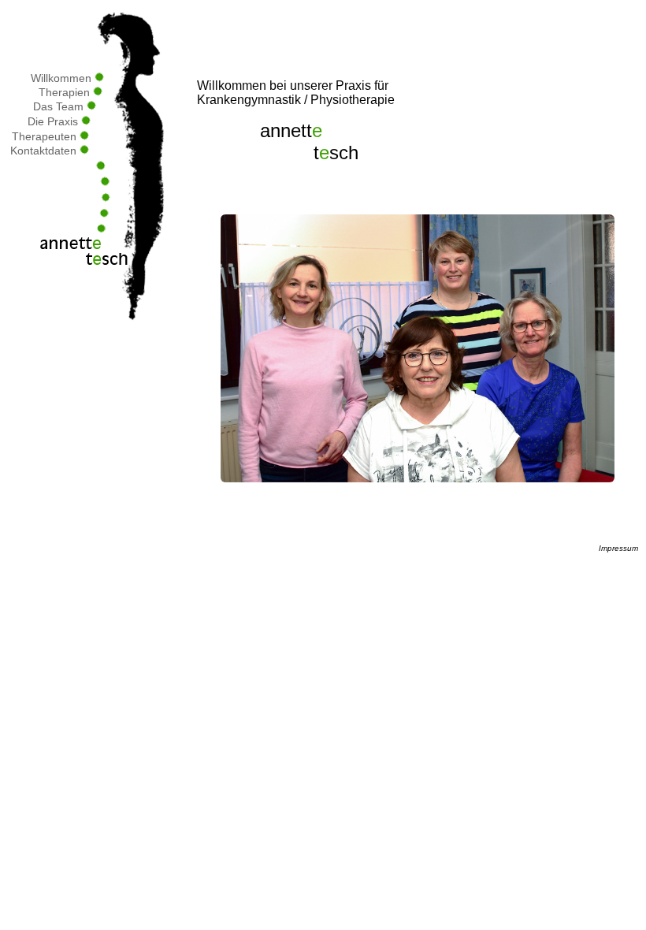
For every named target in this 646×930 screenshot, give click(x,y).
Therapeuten (46, 136)
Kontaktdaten (45, 150)
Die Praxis (54, 121)
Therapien (66, 92)
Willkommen (63, 78)
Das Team (60, 106)
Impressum (618, 548)
